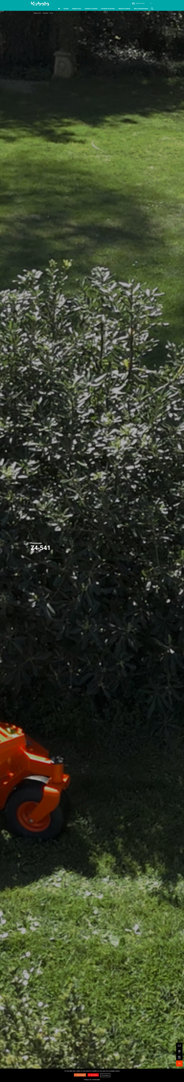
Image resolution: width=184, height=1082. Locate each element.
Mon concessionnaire (141, 8)
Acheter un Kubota (91, 8)
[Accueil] (31, 13)
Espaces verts (76, 8)
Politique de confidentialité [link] (92, 1079)
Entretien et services (108, 8)
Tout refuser (94, 1075)
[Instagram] (118, 3)
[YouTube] (126, 3)
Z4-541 (51, 13)
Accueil (66, 8)
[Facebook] (123, 3)
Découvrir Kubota (124, 8)
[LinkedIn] (121, 3)
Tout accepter (81, 1075)
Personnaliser (105, 1075)
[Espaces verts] (41, 3)
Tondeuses (45, 13)
